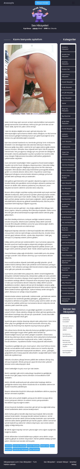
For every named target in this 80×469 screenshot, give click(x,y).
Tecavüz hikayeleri (68, 288)
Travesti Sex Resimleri (66, 269)
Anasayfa (9, 2)
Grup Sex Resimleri (65, 229)
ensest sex (45, 446)
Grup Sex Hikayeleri (65, 110)
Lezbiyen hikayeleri (65, 135)
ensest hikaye (62, 462)
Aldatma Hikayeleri (65, 48)
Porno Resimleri (67, 255)
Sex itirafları (66, 194)
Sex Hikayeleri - (50, 462)
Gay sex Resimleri (68, 222)
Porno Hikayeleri (67, 170)
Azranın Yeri (66, 69)
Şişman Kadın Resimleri (66, 262)
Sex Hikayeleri (66, 188)
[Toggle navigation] (73, 3)
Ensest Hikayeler (67, 82)
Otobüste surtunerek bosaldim (66, 320)
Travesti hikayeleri (68, 293)
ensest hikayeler (33, 446)
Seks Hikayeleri (67, 183)
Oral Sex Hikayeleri (68, 160)
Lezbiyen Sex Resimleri (66, 236)
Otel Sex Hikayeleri (68, 165)
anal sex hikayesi (19, 446)
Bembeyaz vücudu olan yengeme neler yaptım (68, 343)
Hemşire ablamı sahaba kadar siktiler (68, 328)
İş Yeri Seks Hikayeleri (65, 122)
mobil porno (66, 147)
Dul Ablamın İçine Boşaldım (67, 335)
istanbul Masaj (73, 463)
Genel (64, 103)
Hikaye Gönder (42, 3)
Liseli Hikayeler (67, 141)
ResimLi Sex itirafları (66, 177)
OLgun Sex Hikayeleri (65, 153)
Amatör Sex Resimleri (66, 205)
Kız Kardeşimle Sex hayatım (67, 351)
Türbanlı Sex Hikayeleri (66, 300)
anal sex (8, 446)
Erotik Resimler (67, 217)
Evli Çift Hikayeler (67, 93)
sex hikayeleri (34, 449)
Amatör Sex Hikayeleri (66, 55)
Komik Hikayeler (67, 129)
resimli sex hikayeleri (20, 449)
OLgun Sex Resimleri (65, 249)
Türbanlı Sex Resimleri (66, 276)
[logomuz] (40, 14)
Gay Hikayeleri (66, 98)
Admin (35, 28)
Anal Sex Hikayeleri (65, 63)
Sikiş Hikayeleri (67, 283)
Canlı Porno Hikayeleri (66, 75)
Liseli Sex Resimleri (68, 242)
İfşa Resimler (66, 116)
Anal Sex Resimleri (68, 212)
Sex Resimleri (66, 199)
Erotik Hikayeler (67, 87)
